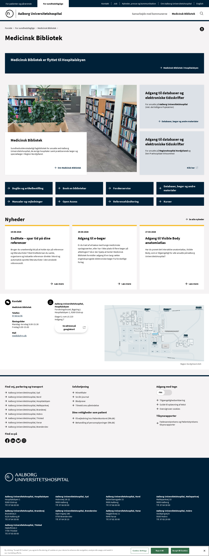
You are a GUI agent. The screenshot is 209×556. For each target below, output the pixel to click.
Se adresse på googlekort (69, 327)
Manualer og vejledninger (27, 201)
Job (115, 3)
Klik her (191, 167)
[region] (104, 551)
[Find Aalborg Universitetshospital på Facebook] (7, 442)
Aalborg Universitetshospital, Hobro (25, 413)
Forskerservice (122, 188)
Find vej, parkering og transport (24, 386)
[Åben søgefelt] (201, 13)
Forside (8, 28)
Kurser (168, 201)
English (199, 3)
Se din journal (82, 396)
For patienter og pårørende (19, 3)
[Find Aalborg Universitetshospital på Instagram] (24, 442)
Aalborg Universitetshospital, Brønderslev (28, 426)
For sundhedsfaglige (53, 3)
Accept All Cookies (180, 550)
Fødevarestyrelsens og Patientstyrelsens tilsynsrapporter (179, 423)
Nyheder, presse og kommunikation (139, 3)
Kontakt (105, 3)
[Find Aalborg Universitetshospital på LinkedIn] (13, 442)
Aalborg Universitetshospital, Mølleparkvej (28, 405)
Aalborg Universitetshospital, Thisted (26, 418)
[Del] (202, 29)
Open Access (70, 201)
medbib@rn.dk (19, 335)
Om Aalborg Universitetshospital (176, 3)
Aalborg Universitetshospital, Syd (24, 392)
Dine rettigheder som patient (89, 412)
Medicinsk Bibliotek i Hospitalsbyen (180, 67)
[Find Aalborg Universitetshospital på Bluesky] (18, 442)
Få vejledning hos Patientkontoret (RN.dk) (95, 418)
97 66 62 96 (17, 315)
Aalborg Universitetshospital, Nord (24, 396)
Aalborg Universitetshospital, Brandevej (27, 409)
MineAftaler (81, 392)
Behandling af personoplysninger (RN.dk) (95, 422)
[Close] (204, 551)
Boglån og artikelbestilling (27, 188)
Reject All (160, 550)
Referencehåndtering (126, 201)
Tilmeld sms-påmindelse (87, 405)
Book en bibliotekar (74, 188)
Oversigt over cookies (170, 408)
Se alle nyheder (196, 219)
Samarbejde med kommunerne (149, 13)
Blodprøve (80, 401)
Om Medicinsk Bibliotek (69, 167)
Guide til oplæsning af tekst (173, 404)
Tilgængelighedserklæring (172, 400)
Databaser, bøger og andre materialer (180, 121)
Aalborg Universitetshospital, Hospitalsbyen (29, 401)
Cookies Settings (140, 550)
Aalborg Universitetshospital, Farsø (25, 422)
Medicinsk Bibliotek (183, 13)
